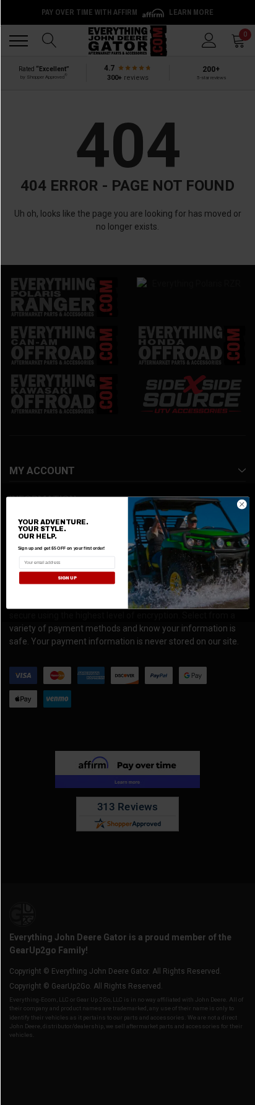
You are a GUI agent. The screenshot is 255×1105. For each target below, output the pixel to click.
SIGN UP (66, 577)
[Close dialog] (241, 504)
